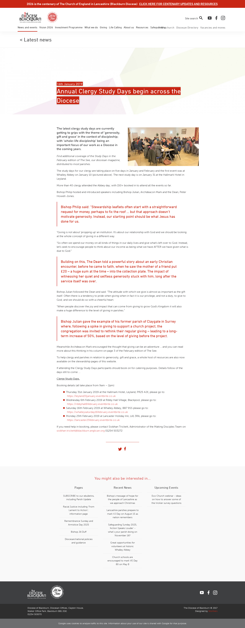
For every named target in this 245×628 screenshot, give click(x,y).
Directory (187, 27)
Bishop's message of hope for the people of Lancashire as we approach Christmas (122, 499)
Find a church (166, 27)
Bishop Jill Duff (78, 531)
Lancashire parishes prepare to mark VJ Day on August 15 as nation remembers (122, 514)
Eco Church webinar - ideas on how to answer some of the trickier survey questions (166, 499)
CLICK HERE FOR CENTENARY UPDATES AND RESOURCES (178, 4)
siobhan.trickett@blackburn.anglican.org (81, 430)
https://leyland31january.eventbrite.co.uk (91, 396)
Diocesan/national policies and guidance (78, 541)
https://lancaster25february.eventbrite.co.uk (93, 420)
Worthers (213, 611)
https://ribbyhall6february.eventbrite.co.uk (92, 404)
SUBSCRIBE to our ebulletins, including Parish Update (78, 497)
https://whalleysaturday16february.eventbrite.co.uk (97, 412)
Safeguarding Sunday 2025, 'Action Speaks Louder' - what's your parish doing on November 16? (122, 530)
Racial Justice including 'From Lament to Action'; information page (78, 510)
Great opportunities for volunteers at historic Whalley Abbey (122, 546)
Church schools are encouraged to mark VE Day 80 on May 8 (123, 561)
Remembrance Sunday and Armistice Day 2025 (78, 523)
